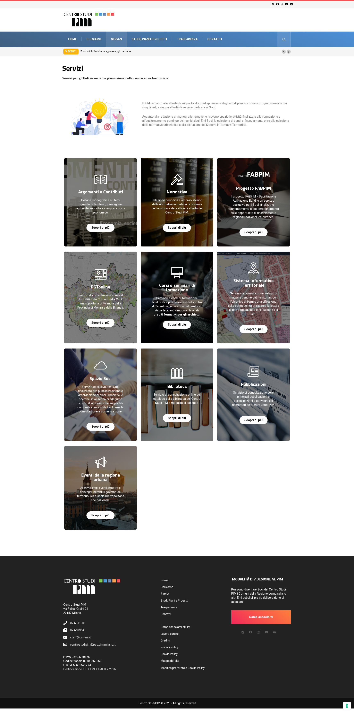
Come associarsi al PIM (175, 627)
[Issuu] (274, 632)
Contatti (214, 39)
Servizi (116, 39)
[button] (284, 52)
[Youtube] (287, 4)
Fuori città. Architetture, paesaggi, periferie (106, 51)
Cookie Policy (169, 654)
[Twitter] (273, 4)
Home (72, 39)
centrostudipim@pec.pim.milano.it (93, 644)
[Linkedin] (292, 4)
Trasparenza (187, 39)
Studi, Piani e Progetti (149, 39)
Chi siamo (93, 39)
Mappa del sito (170, 660)
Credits (165, 640)
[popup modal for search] (284, 39)
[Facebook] (278, 4)
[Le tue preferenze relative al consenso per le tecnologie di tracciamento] (347, 706)
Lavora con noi (170, 633)
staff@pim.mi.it (80, 637)
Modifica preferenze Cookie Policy (183, 668)
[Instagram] (282, 4)
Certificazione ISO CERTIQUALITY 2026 (89, 669)
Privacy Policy (169, 647)
